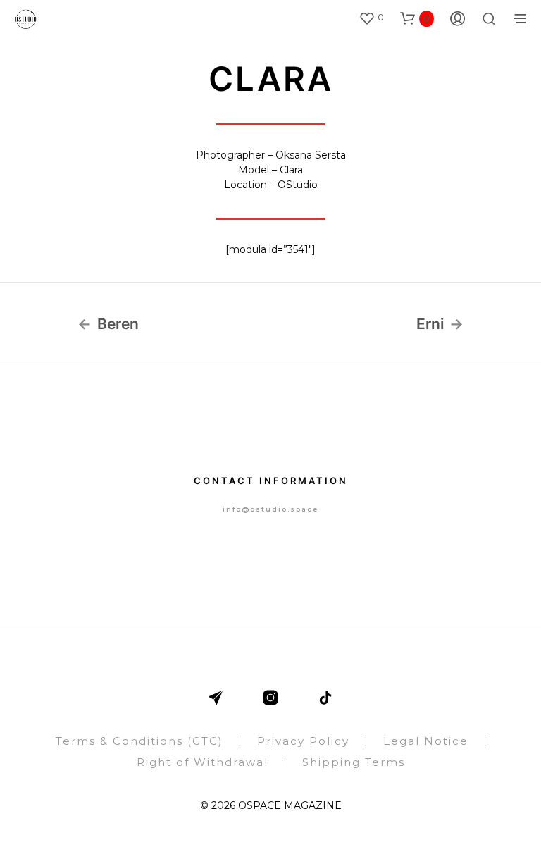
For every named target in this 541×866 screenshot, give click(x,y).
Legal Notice (425, 741)
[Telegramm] (215, 697)
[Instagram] (270, 697)
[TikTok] (325, 697)
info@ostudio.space (270, 509)
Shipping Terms (353, 762)
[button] (371, 18)
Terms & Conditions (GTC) (139, 741)
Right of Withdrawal (202, 762)
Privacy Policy (303, 741)
